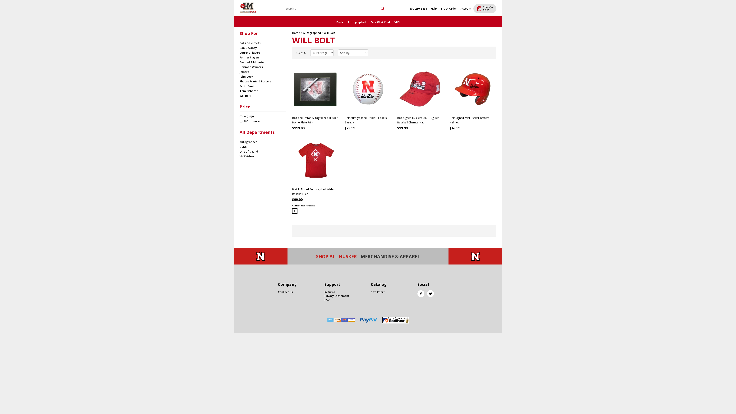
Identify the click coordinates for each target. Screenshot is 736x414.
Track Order (449, 8)
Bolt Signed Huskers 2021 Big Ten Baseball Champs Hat (418, 120)
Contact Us (285, 292)
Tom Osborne (249, 91)
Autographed (357, 22)
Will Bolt (245, 96)
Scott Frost (247, 86)
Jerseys (244, 72)
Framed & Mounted (252, 62)
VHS (397, 22)
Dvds (339, 22)
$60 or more (251, 121)
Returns (329, 292)
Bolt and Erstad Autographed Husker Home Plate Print (315, 120)
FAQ (327, 299)
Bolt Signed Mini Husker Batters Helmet (469, 120)
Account (466, 8)
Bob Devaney (248, 48)
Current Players (250, 52)
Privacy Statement (336, 296)
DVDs (243, 147)
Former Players (250, 57)
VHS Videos (247, 156)
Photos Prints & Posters (255, 81)
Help (434, 8)
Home (296, 33)
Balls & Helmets (250, 43)
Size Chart (378, 292)
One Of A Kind (380, 22)
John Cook (246, 76)
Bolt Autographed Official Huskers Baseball (366, 120)
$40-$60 (248, 116)
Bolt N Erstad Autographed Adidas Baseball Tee (313, 191)
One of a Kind (249, 151)
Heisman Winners (251, 67)
